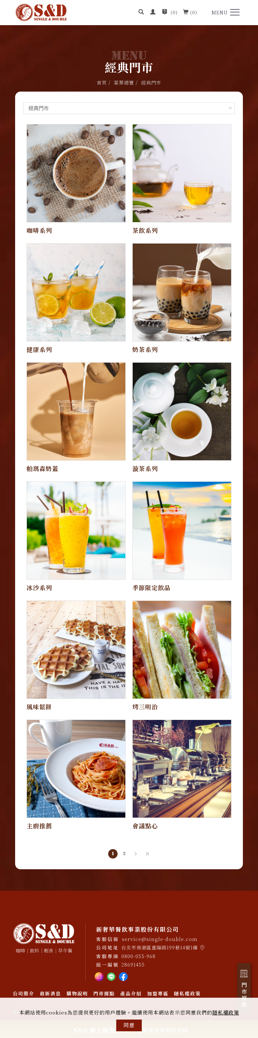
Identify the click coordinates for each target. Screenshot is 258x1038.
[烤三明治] (182, 649)
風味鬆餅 (39, 706)
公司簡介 (23, 993)
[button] (141, 12)
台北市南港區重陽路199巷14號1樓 (159, 947)
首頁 (102, 82)
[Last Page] (147, 854)
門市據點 (104, 993)
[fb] (123, 975)
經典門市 (151, 82)
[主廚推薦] (76, 768)
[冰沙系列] (76, 529)
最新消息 (50, 993)
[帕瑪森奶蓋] (76, 410)
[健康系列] (76, 291)
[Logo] (41, 11)
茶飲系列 (145, 230)
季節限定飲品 (151, 587)
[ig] (99, 975)
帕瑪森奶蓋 (42, 468)
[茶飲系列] (182, 172)
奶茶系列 (145, 349)
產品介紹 (131, 993)
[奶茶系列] (182, 291)
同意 (129, 1025)
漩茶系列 (145, 468)
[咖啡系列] (76, 172)
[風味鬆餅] (76, 649)
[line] (111, 975)
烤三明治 (145, 706)
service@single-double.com (160, 939)
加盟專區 (158, 993)
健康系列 (39, 349)
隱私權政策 (225, 1012)
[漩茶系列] (182, 410)
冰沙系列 (39, 587)
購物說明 (77, 993)
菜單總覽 (124, 82)
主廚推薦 (39, 825)
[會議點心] (182, 768)
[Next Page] (135, 854)
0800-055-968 (138, 956)
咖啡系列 (39, 230)
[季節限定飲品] (182, 529)
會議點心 (145, 825)
